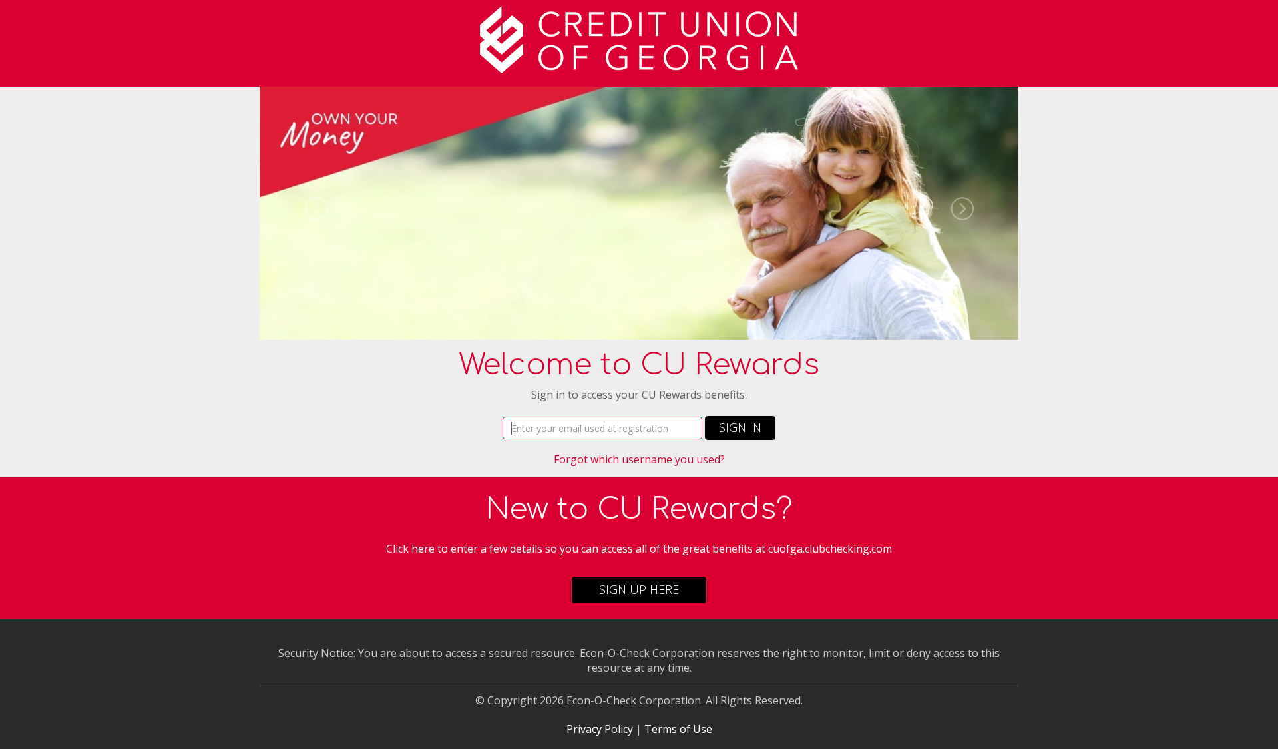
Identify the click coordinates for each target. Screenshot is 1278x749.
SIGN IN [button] (740, 427)
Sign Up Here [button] (639, 589)
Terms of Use (678, 729)
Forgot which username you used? (639, 459)
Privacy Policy (599, 729)
